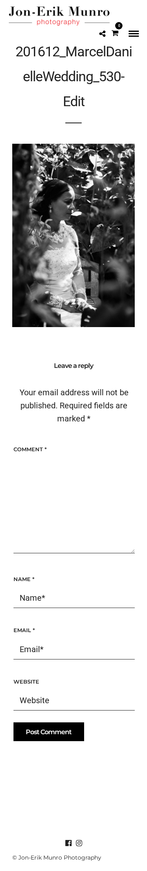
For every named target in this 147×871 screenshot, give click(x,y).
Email (24, 630)
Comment (30, 449)
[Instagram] (79, 843)
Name (23, 579)
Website (26, 681)
